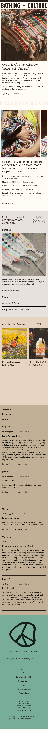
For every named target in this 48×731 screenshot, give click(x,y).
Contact (24, 687)
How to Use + (7, 205)
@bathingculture (24, 691)
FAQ (24, 675)
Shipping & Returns (11, 305)
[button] (5, 500)
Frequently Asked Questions (16, 311)
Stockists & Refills (24, 679)
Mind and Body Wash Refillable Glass (11, 366)
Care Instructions (10, 292)
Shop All (40, 326)
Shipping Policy (24, 710)
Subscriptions (24, 683)
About (24, 671)
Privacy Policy (24, 706)
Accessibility (24, 695)
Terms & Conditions (24, 708)
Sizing (5, 299)
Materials (6, 231)
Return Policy (24, 703)
